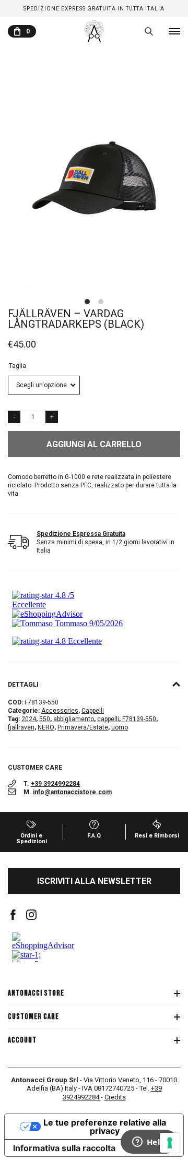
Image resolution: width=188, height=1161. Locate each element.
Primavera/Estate (82, 727)
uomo (119, 727)
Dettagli (23, 684)
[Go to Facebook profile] (13, 914)
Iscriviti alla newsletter (94, 881)
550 (44, 719)
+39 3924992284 (55, 783)
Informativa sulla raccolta (64, 1148)
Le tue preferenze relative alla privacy (104, 1126)
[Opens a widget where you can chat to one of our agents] (149, 1143)
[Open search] (149, 31)
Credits (115, 1097)
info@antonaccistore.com (72, 792)
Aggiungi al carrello (94, 444)
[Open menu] (174, 31)
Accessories (59, 710)
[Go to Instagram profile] (31, 914)
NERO (46, 727)
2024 (28, 719)
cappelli (108, 719)
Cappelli (92, 710)
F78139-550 (139, 719)
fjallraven (21, 727)
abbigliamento (73, 719)
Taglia (17, 365)
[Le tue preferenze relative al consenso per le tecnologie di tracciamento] (170, 1143)
